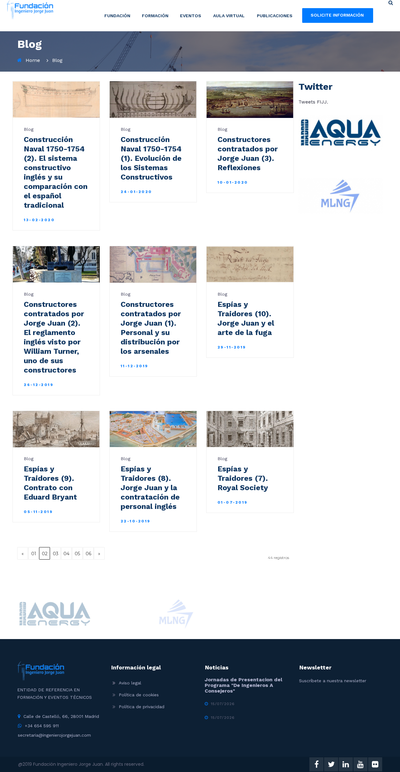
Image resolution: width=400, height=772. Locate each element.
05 (77, 553)
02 (45, 553)
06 (88, 553)
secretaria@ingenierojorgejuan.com (54, 735)
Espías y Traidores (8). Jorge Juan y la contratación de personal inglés (150, 488)
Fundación (117, 15)
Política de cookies (139, 694)
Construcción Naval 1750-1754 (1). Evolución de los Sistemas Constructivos (151, 158)
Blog (57, 60)
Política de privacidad (141, 706)
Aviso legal (130, 682)
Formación (155, 15)
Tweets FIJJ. (313, 102)
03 (55, 553)
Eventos (190, 15)
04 (66, 553)
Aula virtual (229, 15)
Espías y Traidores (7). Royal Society (243, 478)
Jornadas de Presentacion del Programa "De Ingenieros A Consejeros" (243, 685)
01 (33, 553)
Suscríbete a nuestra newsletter (332, 680)
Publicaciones (274, 15)
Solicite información (337, 15)
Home (33, 60)
